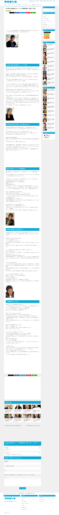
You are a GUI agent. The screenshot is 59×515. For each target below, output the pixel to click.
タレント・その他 (24, 4)
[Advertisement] (22, 21)
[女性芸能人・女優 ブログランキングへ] (47, 135)
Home (5, 4)
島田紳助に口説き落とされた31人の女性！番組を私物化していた (50, 95)
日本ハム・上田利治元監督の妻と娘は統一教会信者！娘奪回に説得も (50, 62)
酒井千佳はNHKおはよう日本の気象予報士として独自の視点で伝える (50, 83)
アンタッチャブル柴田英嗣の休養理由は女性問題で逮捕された (50, 90)
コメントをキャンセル (18, 457)
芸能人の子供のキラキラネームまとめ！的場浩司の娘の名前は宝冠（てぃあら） (50, 66)
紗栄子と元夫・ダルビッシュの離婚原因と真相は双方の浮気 (50, 58)
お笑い (9, 4)
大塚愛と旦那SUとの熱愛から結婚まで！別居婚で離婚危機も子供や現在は (14, 425)
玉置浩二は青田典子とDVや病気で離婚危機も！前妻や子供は (27, 420)
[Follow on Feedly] (46, 35)
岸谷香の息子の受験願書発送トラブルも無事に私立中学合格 (17, 411)
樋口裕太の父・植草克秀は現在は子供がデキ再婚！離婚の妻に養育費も (50, 74)
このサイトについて (42, 499)
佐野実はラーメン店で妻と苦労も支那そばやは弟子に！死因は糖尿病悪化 (50, 79)
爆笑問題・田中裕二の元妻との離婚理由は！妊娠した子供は (50, 99)
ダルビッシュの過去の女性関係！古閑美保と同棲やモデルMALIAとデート (50, 49)
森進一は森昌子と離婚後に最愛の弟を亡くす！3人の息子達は (8, 420)
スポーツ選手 (18, 4)
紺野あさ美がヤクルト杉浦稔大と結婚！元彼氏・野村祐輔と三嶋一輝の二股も (50, 124)
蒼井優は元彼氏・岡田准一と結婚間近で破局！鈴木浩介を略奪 (50, 103)
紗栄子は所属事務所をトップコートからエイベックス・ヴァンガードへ (50, 45)
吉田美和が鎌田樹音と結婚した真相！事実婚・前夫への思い (33, 425)
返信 (39, 447)
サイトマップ (42, 501)
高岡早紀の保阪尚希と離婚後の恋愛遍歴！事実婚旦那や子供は (50, 107)
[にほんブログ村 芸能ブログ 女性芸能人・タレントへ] (47, 137)
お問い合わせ (42, 497)
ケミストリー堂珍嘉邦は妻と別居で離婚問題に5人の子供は (27, 411)
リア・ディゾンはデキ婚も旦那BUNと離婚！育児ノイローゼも (36, 420)
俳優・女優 (33, 4)
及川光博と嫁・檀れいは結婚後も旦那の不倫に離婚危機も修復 (8, 411)
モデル (29, 4)
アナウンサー (13, 4)
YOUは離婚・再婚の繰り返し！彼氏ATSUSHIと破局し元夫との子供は (50, 111)
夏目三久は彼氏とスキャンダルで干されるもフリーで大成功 (50, 116)
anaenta (6, 457)
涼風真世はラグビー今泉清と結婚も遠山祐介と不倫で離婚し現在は (50, 120)
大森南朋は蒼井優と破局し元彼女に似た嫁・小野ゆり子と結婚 (50, 128)
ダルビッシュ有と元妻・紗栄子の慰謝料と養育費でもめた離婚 (50, 53)
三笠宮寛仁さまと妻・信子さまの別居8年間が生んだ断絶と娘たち (50, 70)
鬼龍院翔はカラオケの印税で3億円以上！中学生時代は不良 (36, 411)
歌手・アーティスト (39, 4)
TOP (7, 493)
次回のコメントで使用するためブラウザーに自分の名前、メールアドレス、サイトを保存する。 (20, 474)
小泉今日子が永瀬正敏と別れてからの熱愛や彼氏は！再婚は (17, 420)
